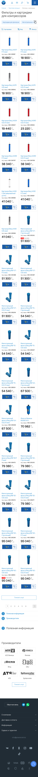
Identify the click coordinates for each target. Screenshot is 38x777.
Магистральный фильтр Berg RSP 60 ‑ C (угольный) (9, 533)
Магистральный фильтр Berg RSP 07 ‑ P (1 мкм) (9, 271)
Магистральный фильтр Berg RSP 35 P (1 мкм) (9, 458)
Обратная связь (12, 705)
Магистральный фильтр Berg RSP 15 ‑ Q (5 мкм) (28, 346)
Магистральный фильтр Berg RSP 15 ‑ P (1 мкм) (9, 346)
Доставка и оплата (9, 720)
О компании (6, 715)
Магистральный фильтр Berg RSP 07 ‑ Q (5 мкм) (28, 271)
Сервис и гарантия (9, 730)
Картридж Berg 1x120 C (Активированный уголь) (9, 193)
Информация (7, 725)
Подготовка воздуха (14, 8)
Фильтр (34, 29)
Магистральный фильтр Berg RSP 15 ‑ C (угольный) (28, 308)
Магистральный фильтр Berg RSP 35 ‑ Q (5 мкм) (9, 496)
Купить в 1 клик (15, 64)
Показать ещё (19, 598)
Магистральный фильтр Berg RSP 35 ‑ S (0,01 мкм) (28, 496)
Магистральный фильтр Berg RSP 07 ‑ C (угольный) (28, 231)
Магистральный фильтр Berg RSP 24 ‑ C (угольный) (28, 383)
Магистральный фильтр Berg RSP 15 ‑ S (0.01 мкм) (9, 383)
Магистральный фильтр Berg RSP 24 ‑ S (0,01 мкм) (9, 421)
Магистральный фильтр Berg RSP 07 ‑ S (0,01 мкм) (9, 308)
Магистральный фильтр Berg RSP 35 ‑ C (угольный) (28, 458)
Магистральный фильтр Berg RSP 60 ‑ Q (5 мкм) (9, 571)
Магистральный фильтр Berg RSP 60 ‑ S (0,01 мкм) (28, 571)
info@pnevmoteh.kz (19, 737)
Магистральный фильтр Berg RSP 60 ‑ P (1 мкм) (28, 533)
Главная (4, 8)
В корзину (7, 64)
